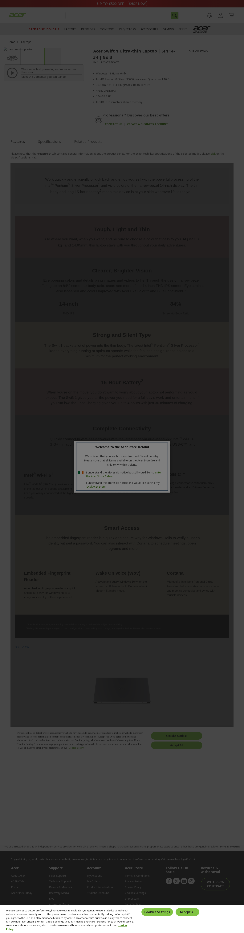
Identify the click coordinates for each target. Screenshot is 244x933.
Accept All (187, 912)
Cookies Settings (157, 912)
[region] (122, 919)
